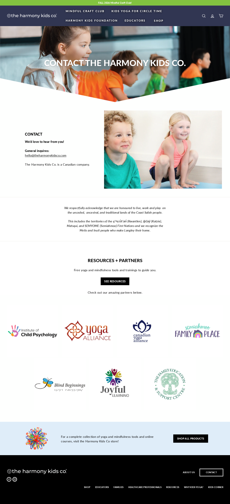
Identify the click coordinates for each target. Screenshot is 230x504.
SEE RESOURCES (115, 281)
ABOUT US (189, 472)
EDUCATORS (135, 20)
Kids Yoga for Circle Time (136, 11)
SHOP (158, 20)
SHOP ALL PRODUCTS (190, 438)
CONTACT (211, 472)
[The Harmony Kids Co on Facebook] (9, 479)
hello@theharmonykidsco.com (45, 155)
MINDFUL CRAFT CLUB (85, 11)
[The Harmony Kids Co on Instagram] (15, 479)
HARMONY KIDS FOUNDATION (92, 20)
